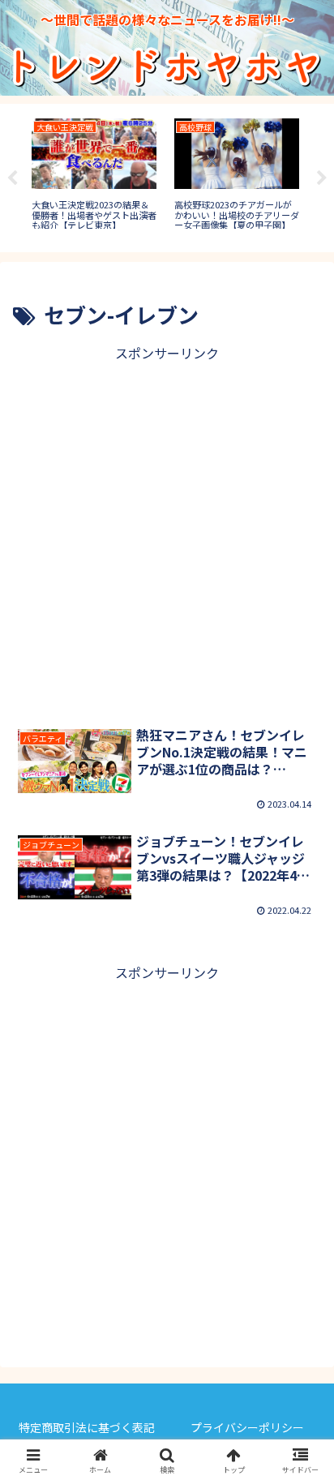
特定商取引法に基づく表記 (87, 1427)
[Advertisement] (167, 532)
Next (322, 178)
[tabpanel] (94, 175)
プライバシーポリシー (247, 1427)
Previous (12, 178)
